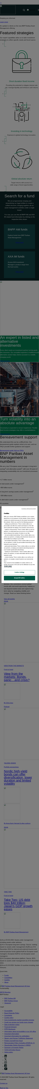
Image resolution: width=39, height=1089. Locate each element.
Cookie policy (7, 566)
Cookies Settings (19, 572)
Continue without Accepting (28, 508)
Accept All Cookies (19, 578)
